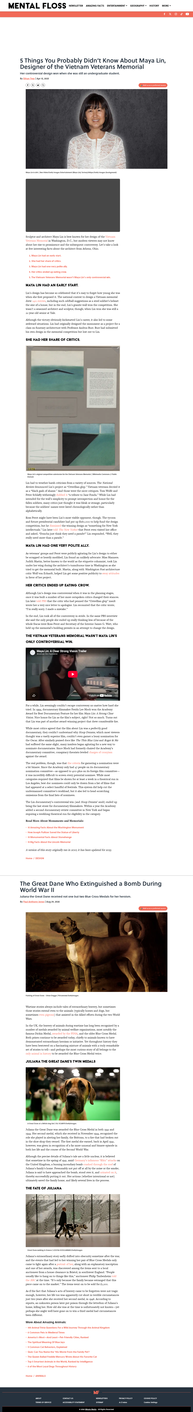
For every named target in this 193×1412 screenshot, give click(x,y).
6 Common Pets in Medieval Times (46, 1332)
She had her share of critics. (46, 261)
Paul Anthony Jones (33, 901)
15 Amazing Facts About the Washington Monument (56, 827)
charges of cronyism (100, 752)
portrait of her (65, 1264)
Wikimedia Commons (101, 474)
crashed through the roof (98, 1164)
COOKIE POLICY (150, 1398)
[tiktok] (182, 14)
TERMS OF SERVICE (43, 1402)
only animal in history (39, 1053)
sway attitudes (110, 573)
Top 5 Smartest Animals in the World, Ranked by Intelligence (60, 1361)
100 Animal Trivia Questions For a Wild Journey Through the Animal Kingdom (69, 1327)
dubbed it (62, 495)
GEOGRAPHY (137, 5)
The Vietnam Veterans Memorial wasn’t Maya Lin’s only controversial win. (71, 277)
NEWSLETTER (76, 5)
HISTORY (154, 5)
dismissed (55, 526)
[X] (170, 14)
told (65, 530)
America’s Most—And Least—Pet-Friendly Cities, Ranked (58, 1337)
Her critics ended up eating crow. (49, 271)
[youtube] (187, 14)
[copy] (43, 85)
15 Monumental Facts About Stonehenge (50, 837)
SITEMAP (99, 1402)
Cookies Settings (150, 1402)
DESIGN (39, 858)
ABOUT (38, 1398)
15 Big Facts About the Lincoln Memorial (49, 842)
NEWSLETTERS (102, 1398)
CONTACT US (68, 1398)
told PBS (41, 601)
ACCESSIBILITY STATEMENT (74, 1402)
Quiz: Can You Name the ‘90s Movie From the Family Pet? (59, 1351)
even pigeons (46, 1015)
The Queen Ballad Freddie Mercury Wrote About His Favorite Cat (62, 1356)
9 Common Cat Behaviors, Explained (47, 1347)
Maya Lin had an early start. (46, 255)
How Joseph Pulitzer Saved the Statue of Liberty (53, 832)
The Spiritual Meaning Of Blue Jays (46, 1342)
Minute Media (90, 1409)
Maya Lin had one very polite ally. (49, 266)
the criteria (74, 763)
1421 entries (39, 301)
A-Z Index (123, 1402)
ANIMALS (40, 1375)
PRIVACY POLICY (125, 1398)
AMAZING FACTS (95, 5)
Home (29, 858)
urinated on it (108, 1172)
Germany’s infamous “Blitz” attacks (95, 1160)
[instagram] (176, 14)
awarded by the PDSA (65, 1033)
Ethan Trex (29, 78)
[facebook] (164, 14)
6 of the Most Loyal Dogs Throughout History (52, 1366)
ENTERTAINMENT (116, 5)
